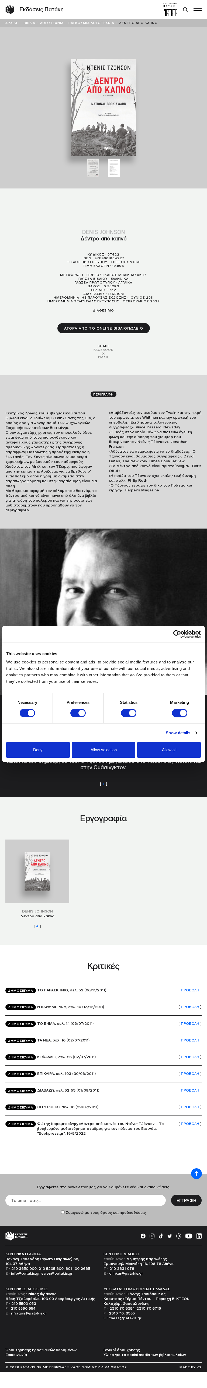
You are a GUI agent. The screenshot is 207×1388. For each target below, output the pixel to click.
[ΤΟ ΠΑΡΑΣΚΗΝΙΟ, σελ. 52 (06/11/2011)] (103, 990)
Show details (178, 732)
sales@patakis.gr (57, 1273)
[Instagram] (152, 1236)
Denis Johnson (103, 232)
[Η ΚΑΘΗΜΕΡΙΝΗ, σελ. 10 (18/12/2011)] (103, 1007)
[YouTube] (188, 1236)
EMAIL (103, 357)
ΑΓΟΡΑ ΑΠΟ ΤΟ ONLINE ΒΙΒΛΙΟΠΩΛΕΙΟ (103, 328)
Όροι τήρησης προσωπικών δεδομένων (41, 1349)
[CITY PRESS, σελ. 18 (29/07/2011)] (103, 1107)
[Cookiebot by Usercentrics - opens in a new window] (177, 634)
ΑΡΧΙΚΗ (12, 23)
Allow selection (104, 749)
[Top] (196, 1173)
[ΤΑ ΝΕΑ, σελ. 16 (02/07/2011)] (103, 1040)
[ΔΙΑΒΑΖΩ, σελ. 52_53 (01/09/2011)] (103, 1090)
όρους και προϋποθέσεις (123, 1212)
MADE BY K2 (191, 1367)
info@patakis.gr (25, 1273)
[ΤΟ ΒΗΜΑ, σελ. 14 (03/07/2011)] (103, 1024)
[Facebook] (143, 1236)
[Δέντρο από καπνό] (37, 884)
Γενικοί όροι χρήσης (122, 1349)
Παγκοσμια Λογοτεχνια (91, 23)
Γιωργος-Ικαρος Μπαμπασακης (117, 275)
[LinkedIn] (199, 1236)
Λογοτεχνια (52, 23)
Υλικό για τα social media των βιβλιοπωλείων (145, 1354)
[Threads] (178, 1236)
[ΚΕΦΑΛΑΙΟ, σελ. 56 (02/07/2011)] (103, 1057)
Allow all (169, 749)
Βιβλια (29, 23)
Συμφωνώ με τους (106, 1212)
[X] (169, 1236)
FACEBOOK (103, 350)
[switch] (78, 713)
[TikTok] (161, 1236)
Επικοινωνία (16, 1354)
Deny (38, 749)
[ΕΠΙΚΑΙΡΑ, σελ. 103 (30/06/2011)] (103, 1074)
